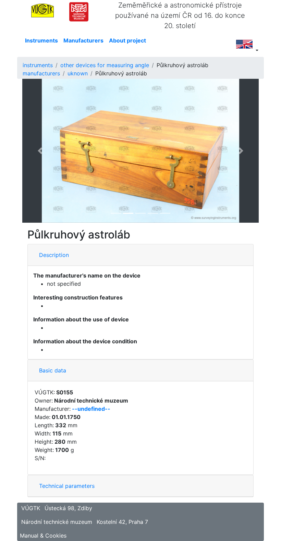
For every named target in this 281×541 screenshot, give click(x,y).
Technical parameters (67, 485)
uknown (78, 73)
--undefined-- (91, 408)
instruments (38, 65)
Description (54, 254)
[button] (40, 151)
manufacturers (41, 73)
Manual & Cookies (43, 535)
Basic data (52, 370)
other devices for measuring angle (104, 65)
